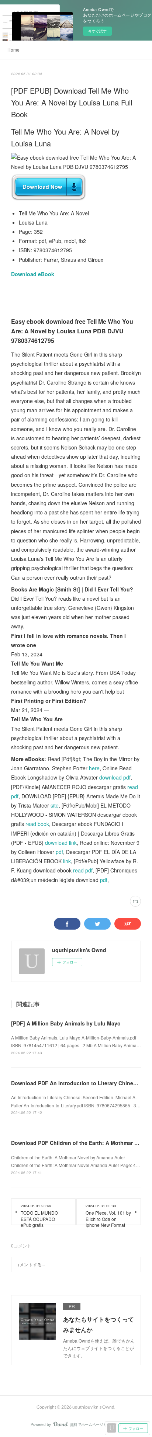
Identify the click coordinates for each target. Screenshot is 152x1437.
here (94, 768)
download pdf (115, 777)
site (55, 805)
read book (37, 823)
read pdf (83, 870)
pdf (59, 851)
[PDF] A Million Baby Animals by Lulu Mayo (66, 1023)
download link (61, 842)
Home (13, 49)
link (67, 861)
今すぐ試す (97, 31)
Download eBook (32, 274)
